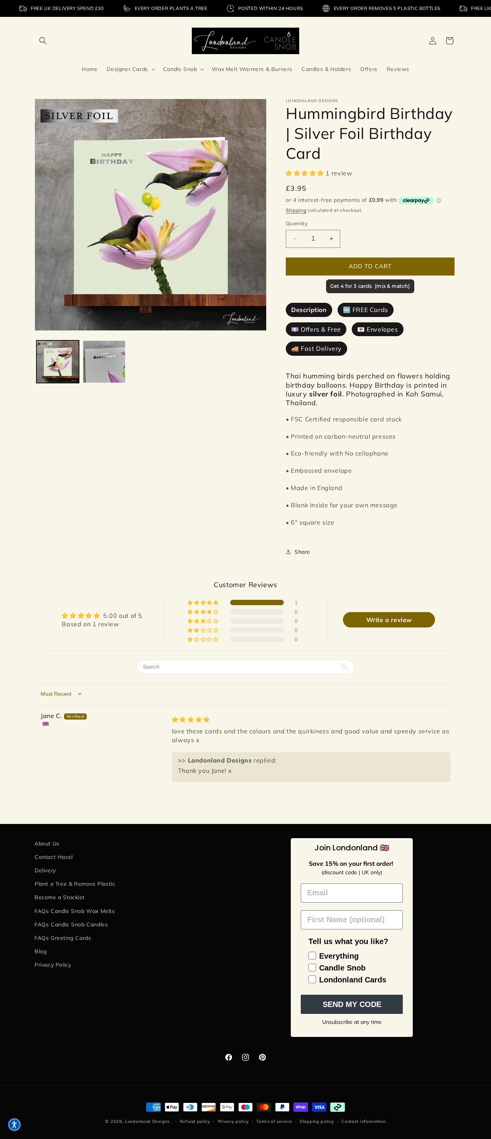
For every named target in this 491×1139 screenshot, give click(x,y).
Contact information (363, 1121)
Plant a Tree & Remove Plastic (75, 883)
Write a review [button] (389, 620)
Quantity (297, 223)
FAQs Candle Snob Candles (71, 924)
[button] (43, 40)
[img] (191, 719)
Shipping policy (317, 1121)
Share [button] (302, 551)
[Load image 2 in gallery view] (104, 361)
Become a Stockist (59, 897)
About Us (47, 843)
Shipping (296, 210)
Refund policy (195, 1121)
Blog (40, 951)
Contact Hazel (54, 856)
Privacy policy (233, 1121)
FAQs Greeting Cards (63, 937)
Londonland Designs (147, 1121)
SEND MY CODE (352, 1004)
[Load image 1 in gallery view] (57, 361)
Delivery (45, 870)
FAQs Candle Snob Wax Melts (75, 911)
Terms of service (274, 1121)
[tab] (309, 310)
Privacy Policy (53, 964)
